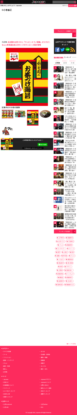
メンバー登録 (72, 5)
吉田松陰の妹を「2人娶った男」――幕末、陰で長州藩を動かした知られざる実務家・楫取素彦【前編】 (70, 193)
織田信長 (70, 259)
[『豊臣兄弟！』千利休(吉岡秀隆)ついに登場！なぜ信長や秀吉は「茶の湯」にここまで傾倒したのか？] (59, 159)
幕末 (72, 252)
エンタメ (43, 366)
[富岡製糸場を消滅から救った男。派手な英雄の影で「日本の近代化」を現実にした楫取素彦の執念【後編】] (59, 216)
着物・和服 (44, 357)
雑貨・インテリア (8, 360)
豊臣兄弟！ (69, 270)
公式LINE (67, 49)
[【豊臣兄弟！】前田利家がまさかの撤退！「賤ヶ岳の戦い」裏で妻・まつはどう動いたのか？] (59, 151)
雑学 (58, 252)
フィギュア (70, 274)
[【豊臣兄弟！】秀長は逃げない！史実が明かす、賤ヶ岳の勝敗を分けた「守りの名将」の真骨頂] (59, 86)
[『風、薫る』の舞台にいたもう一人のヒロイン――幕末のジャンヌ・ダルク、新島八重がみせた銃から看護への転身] (59, 77)
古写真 (5, 372)
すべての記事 (7, 351)
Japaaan (38, 2)
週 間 (65, 62)
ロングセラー (61, 248)
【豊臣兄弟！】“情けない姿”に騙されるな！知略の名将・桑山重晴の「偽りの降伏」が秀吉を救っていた (70, 71)
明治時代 (61, 263)
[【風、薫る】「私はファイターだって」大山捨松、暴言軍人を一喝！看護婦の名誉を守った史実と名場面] (59, 184)
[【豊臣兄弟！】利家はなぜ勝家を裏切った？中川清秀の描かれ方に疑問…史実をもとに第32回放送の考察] (59, 126)
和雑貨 (43, 360)
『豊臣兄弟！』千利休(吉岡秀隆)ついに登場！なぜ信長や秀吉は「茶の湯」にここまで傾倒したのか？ (70, 161)
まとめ (43, 351)
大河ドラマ (61, 241)
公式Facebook (57, 49)
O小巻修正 (7, 10)
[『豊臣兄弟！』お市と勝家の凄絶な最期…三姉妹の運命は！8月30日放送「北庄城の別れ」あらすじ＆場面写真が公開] (59, 224)
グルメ (5, 363)
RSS (72, 49)
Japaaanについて (46, 382)
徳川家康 (70, 263)
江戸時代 (61, 238)
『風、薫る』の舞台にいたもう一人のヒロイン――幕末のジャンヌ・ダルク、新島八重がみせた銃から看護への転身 (70, 80)
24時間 (57, 62)
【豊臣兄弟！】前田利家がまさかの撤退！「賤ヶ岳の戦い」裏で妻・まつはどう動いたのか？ (70, 153)
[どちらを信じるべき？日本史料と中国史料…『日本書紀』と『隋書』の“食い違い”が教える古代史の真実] (59, 118)
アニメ (61, 245)
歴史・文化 (44, 369)
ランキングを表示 (64, 231)
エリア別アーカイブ (9, 391)
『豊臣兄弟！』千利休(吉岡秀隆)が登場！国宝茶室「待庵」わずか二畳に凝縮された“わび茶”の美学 (70, 96)
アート (5, 354)
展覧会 (61, 277)
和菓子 (43, 363)
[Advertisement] (16, 25)
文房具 (61, 270)
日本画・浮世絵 (45, 354)
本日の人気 (6, 394)
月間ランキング (7, 397)
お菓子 (66, 252)
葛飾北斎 (60, 285)
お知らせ (6, 382)
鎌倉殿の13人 (70, 285)
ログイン (65, 5)
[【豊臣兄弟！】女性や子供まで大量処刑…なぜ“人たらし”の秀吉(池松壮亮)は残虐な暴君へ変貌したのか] (59, 175)
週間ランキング (45, 394)
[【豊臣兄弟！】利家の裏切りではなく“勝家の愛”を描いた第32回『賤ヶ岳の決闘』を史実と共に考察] (59, 135)
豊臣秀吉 (60, 274)
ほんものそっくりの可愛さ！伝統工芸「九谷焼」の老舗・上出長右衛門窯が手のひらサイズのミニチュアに (70, 202)
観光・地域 (6, 366)
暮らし (5, 369)
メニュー (2, 2)
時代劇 (65, 256)
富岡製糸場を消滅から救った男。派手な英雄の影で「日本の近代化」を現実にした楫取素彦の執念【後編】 (70, 219)
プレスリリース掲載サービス (66, 31)
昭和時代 (61, 281)
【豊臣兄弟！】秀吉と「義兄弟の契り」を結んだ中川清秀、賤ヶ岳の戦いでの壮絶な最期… (70, 169)
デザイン (68, 267)
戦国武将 (69, 245)
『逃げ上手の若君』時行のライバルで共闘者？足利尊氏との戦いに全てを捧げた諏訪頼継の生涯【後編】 (70, 144)
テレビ (73, 256)
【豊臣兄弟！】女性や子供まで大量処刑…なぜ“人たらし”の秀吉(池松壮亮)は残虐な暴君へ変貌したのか (70, 177)
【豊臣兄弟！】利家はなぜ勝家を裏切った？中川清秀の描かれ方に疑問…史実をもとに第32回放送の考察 (70, 128)
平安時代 (70, 241)
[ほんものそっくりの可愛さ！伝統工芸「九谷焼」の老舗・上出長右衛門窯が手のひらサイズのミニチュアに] (59, 200)
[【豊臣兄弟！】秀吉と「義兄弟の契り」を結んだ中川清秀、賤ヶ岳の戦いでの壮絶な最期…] (59, 167)
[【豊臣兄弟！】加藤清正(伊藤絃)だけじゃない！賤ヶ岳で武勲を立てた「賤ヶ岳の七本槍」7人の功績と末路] (59, 102)
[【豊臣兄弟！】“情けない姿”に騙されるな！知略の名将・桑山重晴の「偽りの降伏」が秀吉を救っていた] (59, 69)
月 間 (72, 62)
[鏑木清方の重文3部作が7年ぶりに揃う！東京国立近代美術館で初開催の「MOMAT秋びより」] (59, 208)
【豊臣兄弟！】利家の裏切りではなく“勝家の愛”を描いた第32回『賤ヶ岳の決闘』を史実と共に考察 (70, 136)
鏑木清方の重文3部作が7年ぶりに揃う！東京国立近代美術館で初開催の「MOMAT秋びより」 (70, 210)
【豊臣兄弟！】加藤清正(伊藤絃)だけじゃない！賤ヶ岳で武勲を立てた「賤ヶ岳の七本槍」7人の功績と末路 (70, 105)
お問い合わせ (45, 385)
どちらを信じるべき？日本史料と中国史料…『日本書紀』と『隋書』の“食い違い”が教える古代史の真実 (70, 120)
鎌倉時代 (69, 277)
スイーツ (71, 248)
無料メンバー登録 (46, 388)
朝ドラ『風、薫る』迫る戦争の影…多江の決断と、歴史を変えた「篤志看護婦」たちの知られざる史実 (70, 113)
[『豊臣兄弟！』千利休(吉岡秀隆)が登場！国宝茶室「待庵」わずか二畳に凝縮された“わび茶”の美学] (59, 94)
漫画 (58, 256)
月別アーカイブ (45, 391)
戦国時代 (70, 238)
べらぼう (61, 259)
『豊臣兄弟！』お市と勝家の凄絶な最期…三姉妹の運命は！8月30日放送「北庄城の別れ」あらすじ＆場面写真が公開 (70, 227)
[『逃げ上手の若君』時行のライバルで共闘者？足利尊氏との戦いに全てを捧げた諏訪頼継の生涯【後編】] (59, 143)
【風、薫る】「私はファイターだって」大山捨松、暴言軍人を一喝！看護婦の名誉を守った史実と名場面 (70, 185)
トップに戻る (72, 344)
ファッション (7, 357)
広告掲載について (8, 385)
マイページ (6, 388)
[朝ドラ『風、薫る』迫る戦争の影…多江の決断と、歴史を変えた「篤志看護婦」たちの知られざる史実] (59, 110)
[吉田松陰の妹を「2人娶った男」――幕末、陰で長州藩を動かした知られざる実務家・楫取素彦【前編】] (59, 192)
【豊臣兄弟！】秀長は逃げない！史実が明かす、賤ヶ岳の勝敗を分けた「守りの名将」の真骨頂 (70, 87)
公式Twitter (62, 49)
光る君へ (70, 281)
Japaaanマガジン (46, 379)
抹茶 (61, 267)
